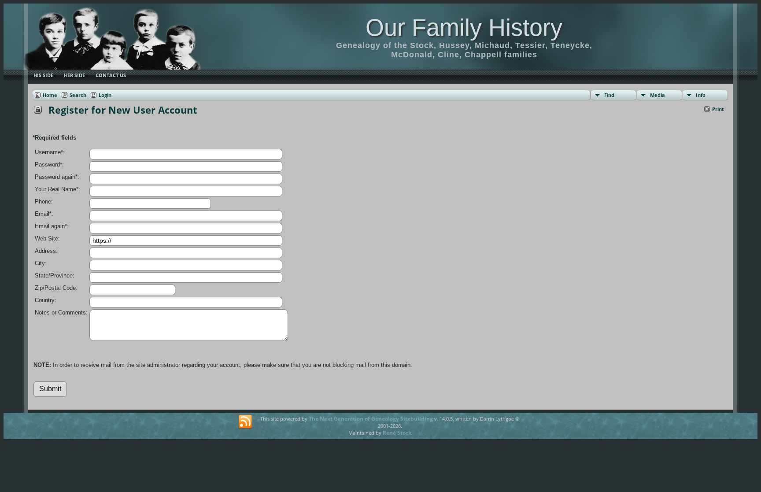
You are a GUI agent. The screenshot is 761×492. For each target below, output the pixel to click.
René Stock (397, 433)
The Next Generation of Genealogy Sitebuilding (371, 418)
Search (78, 95)
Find (609, 95)
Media (657, 95)
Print (718, 109)
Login (105, 95)
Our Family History (464, 27)
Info (701, 95)
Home (50, 95)
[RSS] (245, 422)
